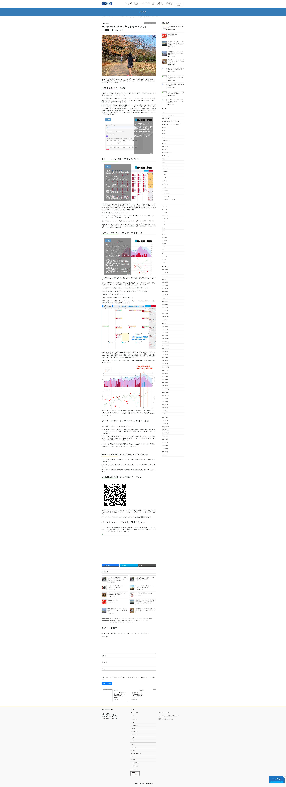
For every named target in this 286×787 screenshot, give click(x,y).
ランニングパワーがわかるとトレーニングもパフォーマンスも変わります (176, 101)
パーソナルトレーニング (168, 199)
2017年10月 (165, 370)
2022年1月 (165, 295)
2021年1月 (165, 313)
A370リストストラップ (168, 115)
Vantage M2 (135, 731)
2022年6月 (165, 279)
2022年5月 (165, 282)
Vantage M (135, 734)
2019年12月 (165, 338)
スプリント (165, 184)
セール (164, 187)
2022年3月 (165, 288)
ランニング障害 (130, 622)
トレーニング (124, 618)
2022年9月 (165, 269)
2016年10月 (165, 395)
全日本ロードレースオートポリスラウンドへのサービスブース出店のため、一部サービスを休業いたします (145, 602)
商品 (163, 228)
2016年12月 (165, 389)
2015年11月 (165, 429)
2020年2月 (165, 332)
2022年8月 (165, 273)
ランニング (135, 618)
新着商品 (164, 237)
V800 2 (164, 159)
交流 (163, 221)
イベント (164, 165)
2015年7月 (165, 442)
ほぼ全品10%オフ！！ (113, 600)
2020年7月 (165, 323)
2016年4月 (165, 414)
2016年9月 (165, 398)
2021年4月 (165, 304)
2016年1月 (165, 423)
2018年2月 (165, 360)
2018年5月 (165, 357)
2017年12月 (165, 367)
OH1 (163, 137)
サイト (104, 669)
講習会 (164, 259)
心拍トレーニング (144, 618)
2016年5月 (165, 411)
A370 (163, 111)
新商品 (150, 618)
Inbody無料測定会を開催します (144, 593)
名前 (104, 655)
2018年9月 (165, 351)
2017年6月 (165, 379)
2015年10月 (165, 433)
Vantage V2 (135, 715)
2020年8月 (165, 320)
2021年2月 (165, 310)
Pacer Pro (165, 146)
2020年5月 (165, 326)
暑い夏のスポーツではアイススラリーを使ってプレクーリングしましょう (176, 77)
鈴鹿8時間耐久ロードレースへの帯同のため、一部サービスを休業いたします (117, 610)
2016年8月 (165, 401)
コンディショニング (122, 620)
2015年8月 (165, 439)
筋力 (163, 253)
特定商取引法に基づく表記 (166, 719)
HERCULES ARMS (150, 23)
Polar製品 (165, 149)
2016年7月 (165, 404)
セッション (165, 190)
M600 (163, 133)
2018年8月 (165, 354)
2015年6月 (165, 445)
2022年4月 (165, 285)
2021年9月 (165, 298)
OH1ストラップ (166, 140)
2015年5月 (165, 448)
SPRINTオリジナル (167, 152)
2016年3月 (165, 417)
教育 (163, 231)
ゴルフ (164, 177)
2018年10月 (165, 348)
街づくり (164, 256)
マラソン (130, 618)
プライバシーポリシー (164, 712)
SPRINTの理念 (135, 766)
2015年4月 (165, 451)
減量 (163, 250)
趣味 (163, 262)
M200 (163, 127)
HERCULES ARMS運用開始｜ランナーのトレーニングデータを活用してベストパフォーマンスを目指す (117, 579)
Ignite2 (134, 737)
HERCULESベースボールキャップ (171, 124)
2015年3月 (165, 455)
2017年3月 (165, 382)
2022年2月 (165, 291)
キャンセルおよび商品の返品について (169, 715)
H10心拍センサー (167, 118)
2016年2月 (165, 420)
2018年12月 (165, 342)
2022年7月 (165, 276)
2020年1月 (165, 335)
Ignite (133, 741)
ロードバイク (165, 218)
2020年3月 (165, 329)
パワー (164, 203)
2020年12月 (165, 316)
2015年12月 (165, 426)
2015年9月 (165, 436)
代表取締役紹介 (136, 763)
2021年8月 (165, 301)
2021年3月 (165, 307)
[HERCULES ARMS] (107, 692)
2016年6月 (165, 407)
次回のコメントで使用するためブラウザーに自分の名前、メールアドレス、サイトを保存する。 (128, 678)
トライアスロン (166, 193)
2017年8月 (165, 376)
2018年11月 (165, 345)
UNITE (133, 744)
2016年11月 (165, 392)
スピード (164, 181)
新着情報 (164, 240)
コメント (105, 636)
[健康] (150, 692)
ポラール (139, 620)
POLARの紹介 (134, 712)
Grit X (133, 722)
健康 (163, 224)
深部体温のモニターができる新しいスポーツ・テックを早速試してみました (176, 61)
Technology (165, 155)
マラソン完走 (114, 622)
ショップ (132, 750)
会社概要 (132, 759)
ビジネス (164, 206)
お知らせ (164, 174)
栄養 (163, 246)
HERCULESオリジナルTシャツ (170, 121)
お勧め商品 (165, 171)
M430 (163, 130)
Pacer (164, 143)
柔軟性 (164, 243)
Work (163, 162)
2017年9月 (165, 373)
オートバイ (165, 168)
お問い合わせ (133, 769)
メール (104, 662)
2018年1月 (165, 364)
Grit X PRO (135, 719)
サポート (134, 747)
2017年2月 (165, 385)
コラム (132, 756)
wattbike (113, 620)
